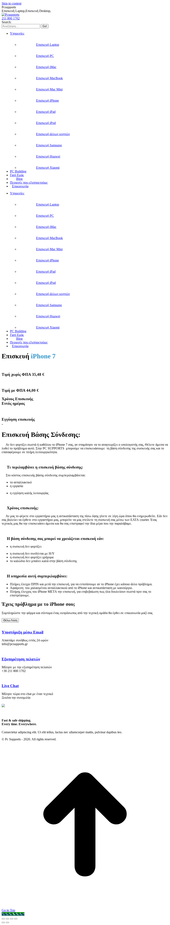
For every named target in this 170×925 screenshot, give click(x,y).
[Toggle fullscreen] (11, 918)
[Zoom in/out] (15, 918)
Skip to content (11, 3)
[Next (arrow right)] (7, 922)
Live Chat (10, 686)
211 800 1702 (11, 18)
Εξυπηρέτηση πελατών (21, 659)
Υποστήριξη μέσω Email (22, 632)
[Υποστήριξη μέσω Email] (3, 624)
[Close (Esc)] (3, 918)
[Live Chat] (3, 678)
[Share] (7, 918)
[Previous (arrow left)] (3, 922)
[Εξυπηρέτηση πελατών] (3, 651)
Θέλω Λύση (10, 620)
